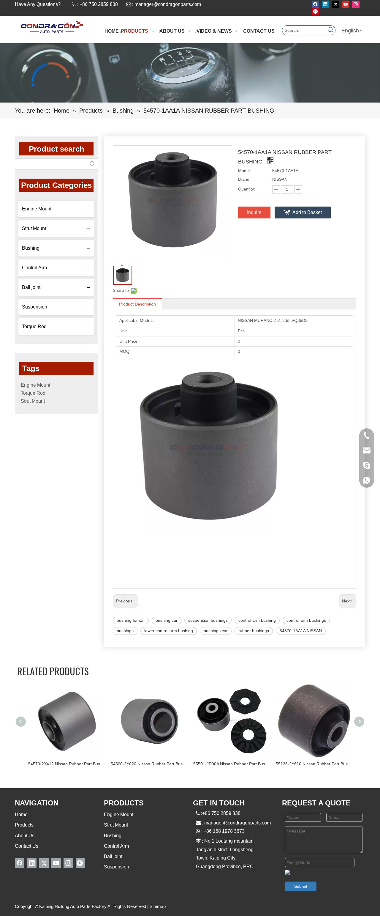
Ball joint (31, 287)
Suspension (34, 306)
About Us (24, 835)
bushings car (216, 630)
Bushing (30, 248)
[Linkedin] (325, 4)
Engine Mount (36, 208)
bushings (125, 630)
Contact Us (26, 846)
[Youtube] (345, 4)
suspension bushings (208, 620)
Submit (300, 886)
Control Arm (34, 267)
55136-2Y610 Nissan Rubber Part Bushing (314, 763)
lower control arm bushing (168, 630)
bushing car (167, 620)
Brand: (244, 179)
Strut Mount (34, 228)
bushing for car (131, 620)
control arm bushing (257, 620)
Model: (244, 170)
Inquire (254, 212)
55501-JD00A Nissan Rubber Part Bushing (231, 763)
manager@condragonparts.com (167, 4)
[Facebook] (315, 4)
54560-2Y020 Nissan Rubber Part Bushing (149, 763)
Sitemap (158, 906)
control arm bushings (306, 620)
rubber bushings (253, 630)
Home (21, 814)
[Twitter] (335, 4)
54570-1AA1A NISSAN (301, 630)
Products (24, 824)
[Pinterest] (315, 11)
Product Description (137, 304)
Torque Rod (34, 326)
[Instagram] (356, 4)
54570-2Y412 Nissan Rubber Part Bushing (66, 763)
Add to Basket (307, 212)
